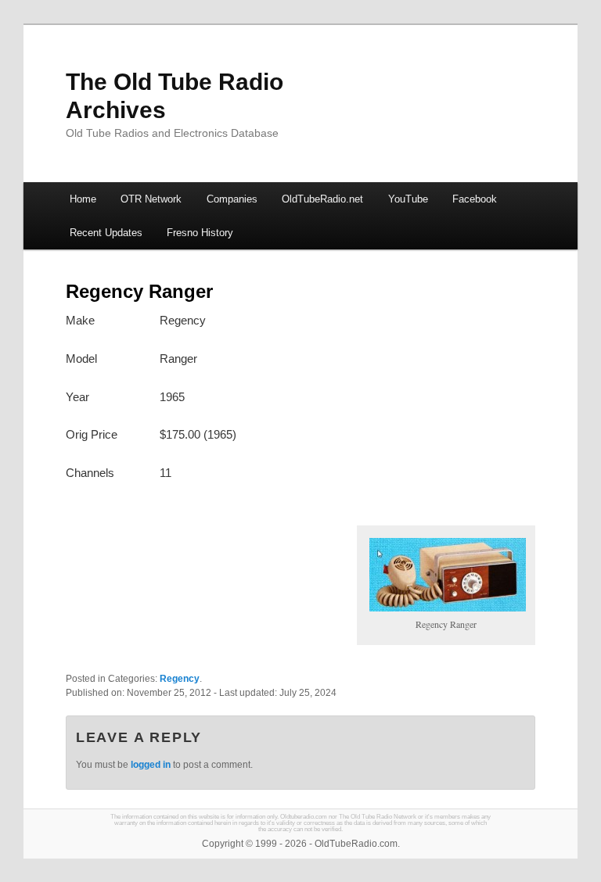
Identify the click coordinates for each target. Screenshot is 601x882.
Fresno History (200, 232)
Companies (232, 199)
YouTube (408, 199)
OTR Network (151, 199)
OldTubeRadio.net (322, 199)
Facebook (474, 199)
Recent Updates (106, 232)
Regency (180, 678)
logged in (151, 764)
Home (83, 199)
